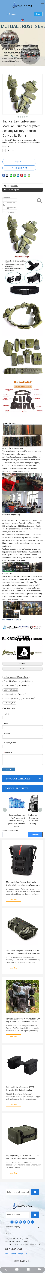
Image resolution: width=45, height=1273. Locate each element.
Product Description (11, 190)
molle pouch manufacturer (14, 694)
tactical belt (26, 681)
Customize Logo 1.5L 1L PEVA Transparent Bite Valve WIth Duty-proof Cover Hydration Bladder (16, 820)
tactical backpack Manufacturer (16, 677)
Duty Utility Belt (9, 703)
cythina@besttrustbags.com (16, 1254)
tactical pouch (9, 686)
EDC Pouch (23, 686)
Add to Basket (18, 168)
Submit (9, 769)
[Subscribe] (35, 1192)
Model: (6, 186)
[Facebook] (12, 1222)
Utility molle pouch (11, 690)
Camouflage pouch (11, 699)
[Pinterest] (32, 1222)
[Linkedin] (16, 1222)
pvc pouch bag (28, 699)
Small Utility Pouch (11, 681)
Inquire (18, 161)
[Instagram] (28, 1222)
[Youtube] (24, 1222)
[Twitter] (20, 1222)
